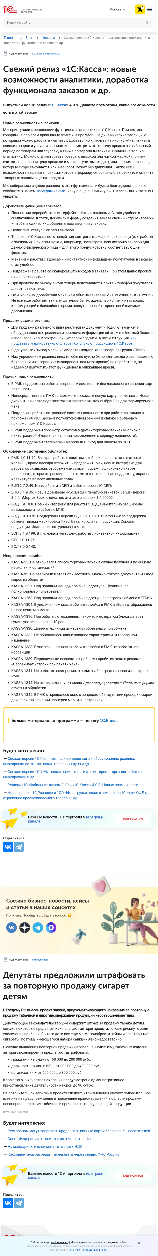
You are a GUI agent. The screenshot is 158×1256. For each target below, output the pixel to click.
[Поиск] (147, 22)
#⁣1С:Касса (37, 53)
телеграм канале (51, 191)
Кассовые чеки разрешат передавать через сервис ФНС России (63, 1154)
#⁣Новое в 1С (52, 53)
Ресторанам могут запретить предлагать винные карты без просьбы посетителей (79, 1131)
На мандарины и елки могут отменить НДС (45, 1146)
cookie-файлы (59, 1242)
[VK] (11, 927)
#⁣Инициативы (39, 959)
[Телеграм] (38, 927)
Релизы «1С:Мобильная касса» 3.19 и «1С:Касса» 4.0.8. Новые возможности (73, 785)
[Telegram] (19, 847)
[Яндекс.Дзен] (24, 927)
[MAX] (51, 927)
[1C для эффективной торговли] (25, 9)
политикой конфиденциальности (88, 1249)
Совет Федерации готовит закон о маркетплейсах (51, 1139)
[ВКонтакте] (8, 847)
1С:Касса (58, 105)
